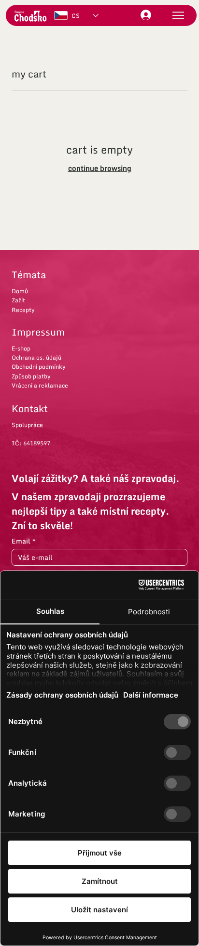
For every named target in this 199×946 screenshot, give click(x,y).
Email (24, 541)
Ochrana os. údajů (36, 357)
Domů (20, 291)
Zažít (18, 300)
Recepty (23, 309)
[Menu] (178, 15)
